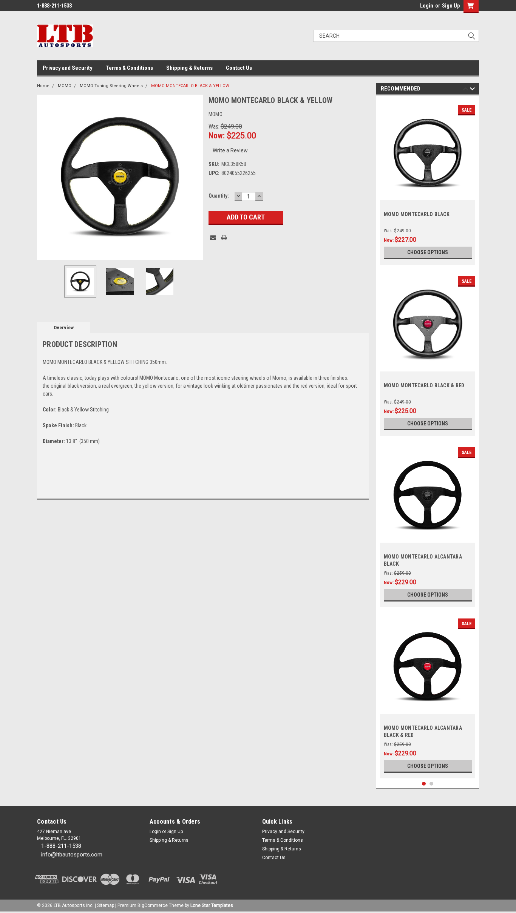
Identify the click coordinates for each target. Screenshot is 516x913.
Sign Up (451, 6)
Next (195, 177)
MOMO (64, 85)
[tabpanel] (428, 182)
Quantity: (219, 196)
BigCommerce (152, 905)
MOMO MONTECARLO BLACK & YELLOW (190, 85)
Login (426, 6)
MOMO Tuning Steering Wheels (111, 85)
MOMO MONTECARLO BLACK (417, 214)
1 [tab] (424, 784)
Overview (64, 327)
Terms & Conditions (129, 67)
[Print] (224, 238)
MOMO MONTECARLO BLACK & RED (424, 385)
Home (43, 85)
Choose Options (427, 252)
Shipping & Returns (189, 67)
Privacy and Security (68, 67)
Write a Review (230, 150)
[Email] (213, 238)
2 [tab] (431, 784)
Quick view (427, 195)
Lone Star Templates (211, 905)
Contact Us (239, 67)
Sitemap (105, 905)
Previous (44, 177)
